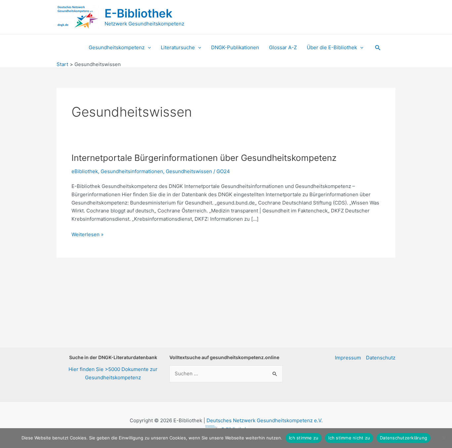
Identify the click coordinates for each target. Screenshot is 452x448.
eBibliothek (84, 171)
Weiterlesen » (87, 235)
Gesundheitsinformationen (132, 171)
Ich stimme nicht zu (349, 437)
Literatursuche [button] (178, 47)
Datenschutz (380, 358)
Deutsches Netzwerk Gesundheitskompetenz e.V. (264, 420)
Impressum (348, 358)
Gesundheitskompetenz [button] (117, 47)
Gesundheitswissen (189, 171)
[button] (148, 47)
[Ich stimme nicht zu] (443, 438)
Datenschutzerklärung (403, 437)
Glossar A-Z (283, 47)
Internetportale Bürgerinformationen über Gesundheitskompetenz (204, 158)
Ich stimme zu (303, 437)
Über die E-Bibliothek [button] (332, 47)
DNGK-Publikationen (235, 47)
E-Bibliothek (138, 13)
